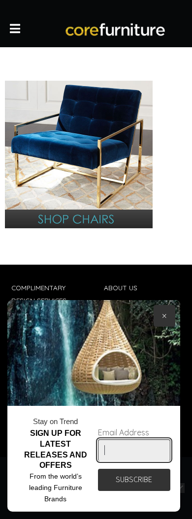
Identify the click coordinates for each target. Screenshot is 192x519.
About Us (120, 287)
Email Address (123, 432)
